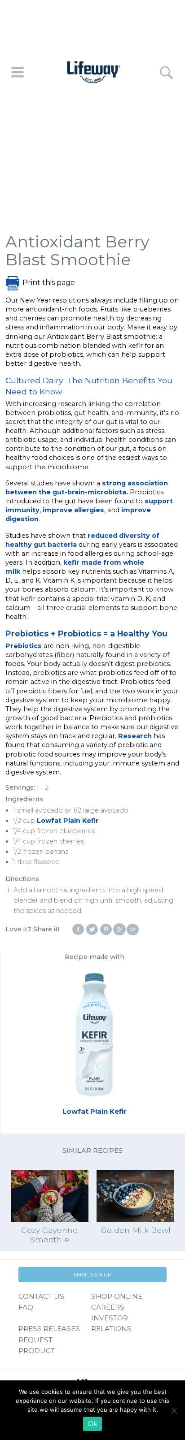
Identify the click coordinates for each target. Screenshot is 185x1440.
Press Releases (49, 1328)
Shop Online (116, 1296)
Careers (107, 1307)
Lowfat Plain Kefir (68, 821)
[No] (173, 1410)
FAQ (25, 1307)
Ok (92, 1424)
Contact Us (41, 1296)
